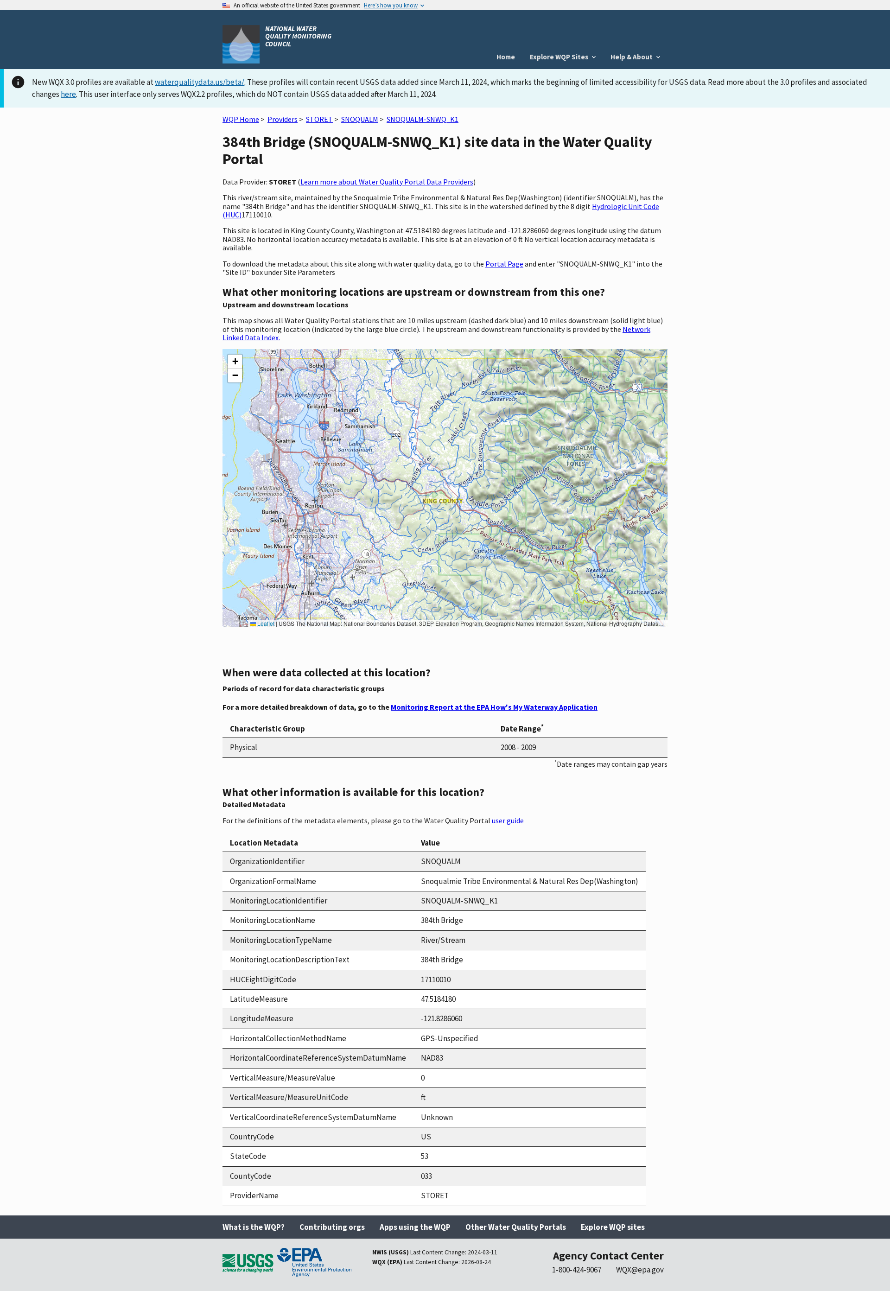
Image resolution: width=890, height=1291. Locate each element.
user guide (508, 820)
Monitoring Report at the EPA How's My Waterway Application (494, 707)
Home (505, 56)
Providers (282, 119)
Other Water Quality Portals (515, 1227)
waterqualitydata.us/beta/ (199, 82)
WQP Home (240, 119)
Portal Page (504, 263)
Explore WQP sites (613, 1227)
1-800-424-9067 (576, 1270)
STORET (319, 119)
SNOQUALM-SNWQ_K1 (422, 119)
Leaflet (265, 623)
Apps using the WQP (415, 1227)
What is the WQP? (253, 1227)
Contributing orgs (332, 1227)
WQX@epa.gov (640, 1270)
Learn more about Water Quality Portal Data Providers (386, 181)
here (68, 94)
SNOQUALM (359, 119)
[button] (235, 362)
